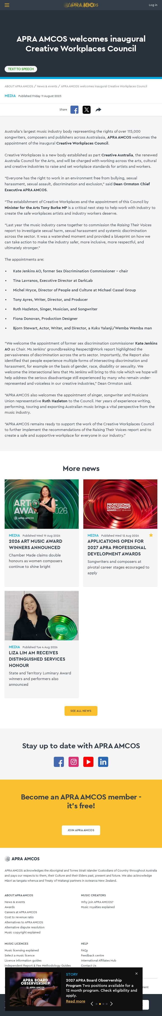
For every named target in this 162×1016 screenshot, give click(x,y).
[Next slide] (111, 1004)
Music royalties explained (98, 907)
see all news (81, 710)
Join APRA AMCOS (81, 830)
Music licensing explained (22, 950)
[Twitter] (86, 110)
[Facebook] (74, 110)
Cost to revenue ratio (19, 917)
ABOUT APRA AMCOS (19, 86)
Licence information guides (23, 960)
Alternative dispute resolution (25, 927)
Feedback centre (92, 955)
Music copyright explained (22, 932)
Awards (10, 907)
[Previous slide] (92, 1004)
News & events (47, 86)
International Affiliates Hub (98, 960)
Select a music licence (20, 955)
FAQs (84, 950)
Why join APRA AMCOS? (97, 902)
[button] (96, 1004)
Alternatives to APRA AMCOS (24, 922)
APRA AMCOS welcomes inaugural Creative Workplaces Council (104, 86)
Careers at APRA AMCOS (21, 912)
